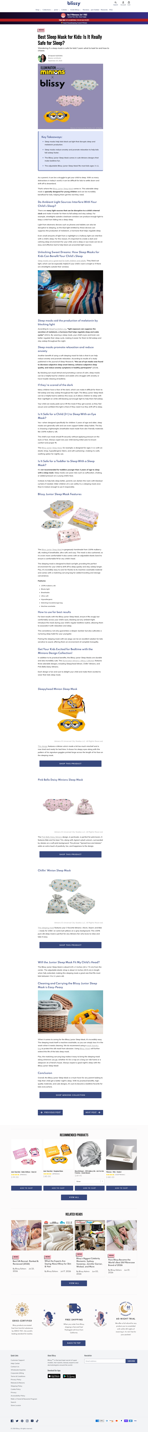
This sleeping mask (46, 928)
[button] (115, 3)
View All (74, 1197)
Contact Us (15, 1367)
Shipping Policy (16, 1386)
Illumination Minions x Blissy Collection (78, 660)
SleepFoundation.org (57, 329)
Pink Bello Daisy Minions (52, 837)
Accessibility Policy (18, 1396)
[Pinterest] (22, 1421)
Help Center (15, 1363)
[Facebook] (12, 1421)
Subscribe (131, 1361)
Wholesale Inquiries (18, 1370)
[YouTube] (32, 1421)
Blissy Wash (85, 1048)
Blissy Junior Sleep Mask (63, 188)
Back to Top (74, 1343)
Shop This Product (70, 763)
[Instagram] (27, 1421)
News (41, 30)
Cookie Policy (16, 1389)
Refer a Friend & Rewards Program (24, 1399)
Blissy (18, 1428)
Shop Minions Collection (70, 1095)
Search (13, 1402)
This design (43, 746)
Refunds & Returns (18, 1383)
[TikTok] (37, 1421)
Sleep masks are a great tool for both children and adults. (62, 260)
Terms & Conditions (18, 1376)
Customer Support (18, 1360)
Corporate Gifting (17, 1373)
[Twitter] (17, 1421)
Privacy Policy (16, 1380)
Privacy (13, 1392)
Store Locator (16, 1405)
